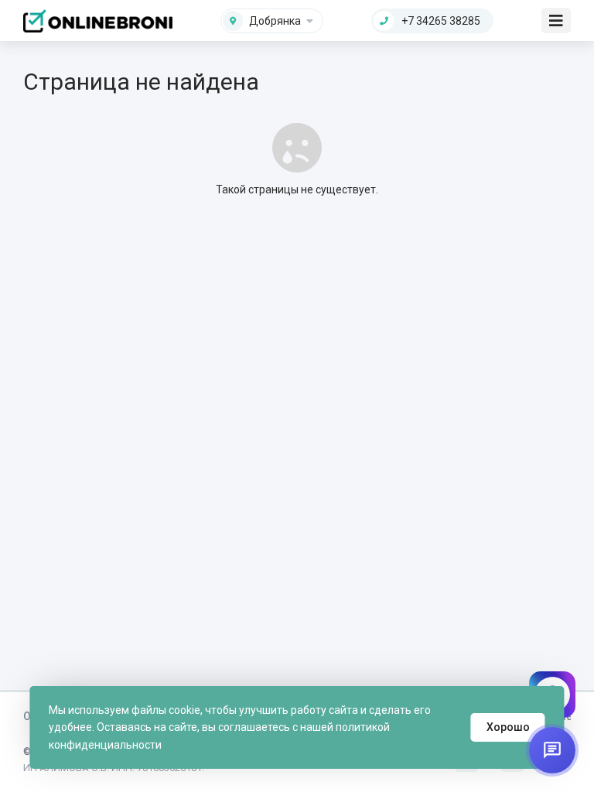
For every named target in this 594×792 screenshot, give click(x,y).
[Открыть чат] (552, 750)
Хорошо (508, 727)
